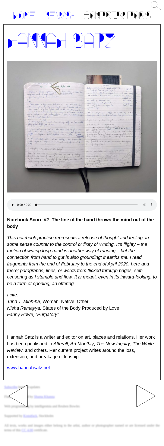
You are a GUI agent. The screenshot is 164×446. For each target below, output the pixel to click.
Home (24, 16)
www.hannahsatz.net (28, 367)
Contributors (117, 16)
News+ (60, 16)
